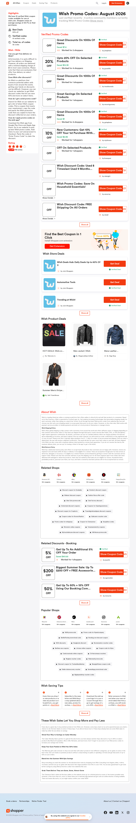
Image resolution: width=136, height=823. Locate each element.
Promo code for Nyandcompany (93, 632)
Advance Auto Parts (63, 622)
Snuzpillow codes (108, 522)
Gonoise (104, 622)
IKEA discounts (61, 643)
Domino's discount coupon (97, 490)
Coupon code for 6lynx (106, 648)
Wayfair (44, 622)
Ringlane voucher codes (73, 659)
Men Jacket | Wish (81, 351)
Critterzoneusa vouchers (98, 653)
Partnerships (24, 801)
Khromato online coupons (72, 527)
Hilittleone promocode (99, 532)
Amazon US (45, 479)
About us (107, 801)
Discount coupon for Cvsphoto (67, 511)
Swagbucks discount (79, 643)
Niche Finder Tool (39, 801)
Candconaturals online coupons (73, 653)
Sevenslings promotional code (97, 669)
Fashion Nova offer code (96, 495)
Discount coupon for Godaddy (72, 490)
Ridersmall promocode (95, 659)
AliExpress (89, 479)
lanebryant (90, 622)
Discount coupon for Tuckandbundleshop (71, 664)
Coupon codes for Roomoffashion (73, 516)
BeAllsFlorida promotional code (71, 637)
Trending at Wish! (66, 300)
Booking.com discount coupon (98, 637)
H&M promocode (70, 632)
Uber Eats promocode (73, 500)
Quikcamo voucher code (99, 516)
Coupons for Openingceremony (97, 506)
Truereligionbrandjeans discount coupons (98, 511)
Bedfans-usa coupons (62, 648)
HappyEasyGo (120, 479)
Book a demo (11, 801)
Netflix (103, 479)
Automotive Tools (66, 282)
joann (118, 622)
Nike (72, 622)
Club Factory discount (95, 500)
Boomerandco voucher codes (103, 643)
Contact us (117, 801)
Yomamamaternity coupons (96, 527)
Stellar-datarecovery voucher (71, 669)
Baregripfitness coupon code (101, 664)
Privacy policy (28, 815)
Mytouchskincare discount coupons (73, 532)
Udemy (59, 479)
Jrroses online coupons (83, 648)
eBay (73, 479)
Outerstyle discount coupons (70, 506)
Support (126, 801)
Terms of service (40, 815)
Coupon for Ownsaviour (87, 522)
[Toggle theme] (128, 3)
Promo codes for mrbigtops (63, 522)
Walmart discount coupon (72, 495)
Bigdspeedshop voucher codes (84, 674)
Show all (84, 225)
